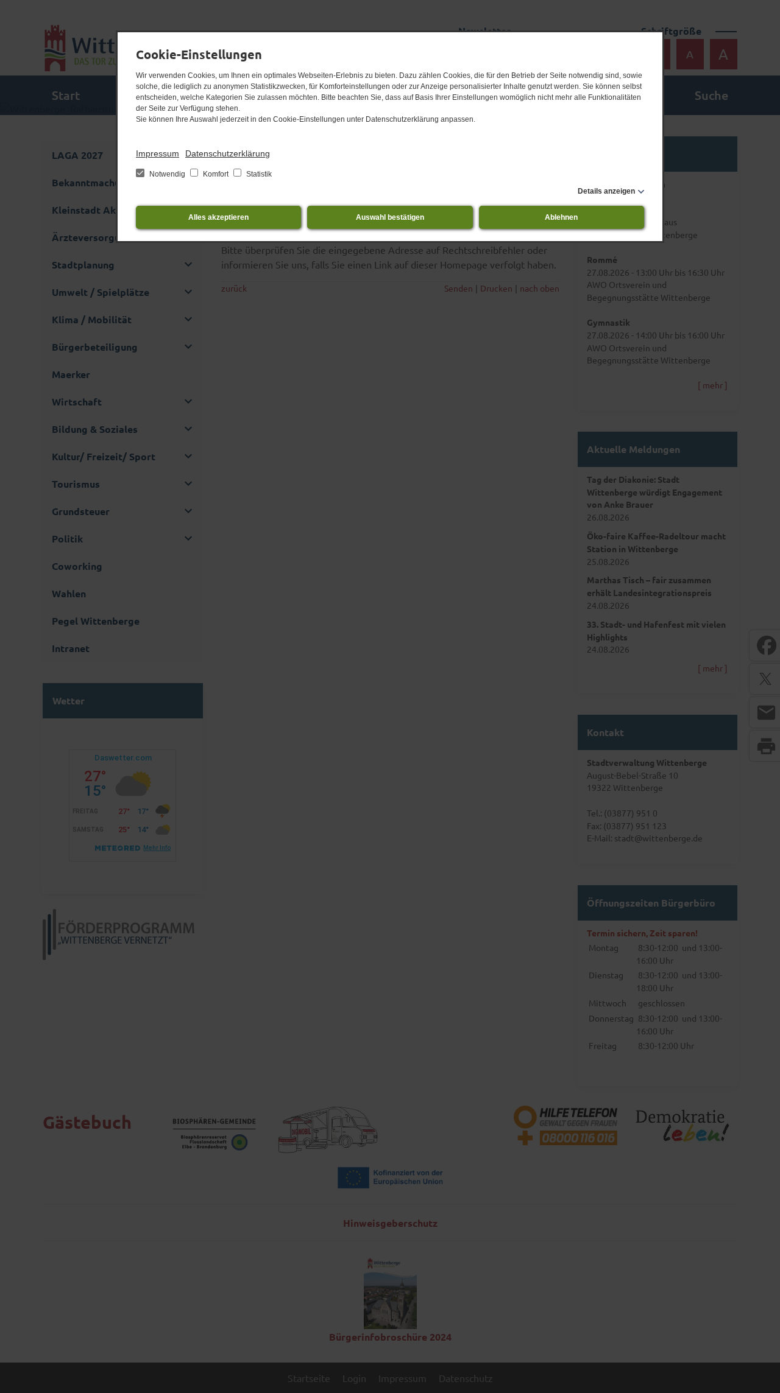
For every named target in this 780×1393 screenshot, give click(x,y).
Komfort (215, 174)
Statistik (258, 174)
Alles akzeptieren (218, 217)
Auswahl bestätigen (390, 217)
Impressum (157, 153)
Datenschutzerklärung (227, 153)
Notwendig (167, 174)
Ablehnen (561, 217)
